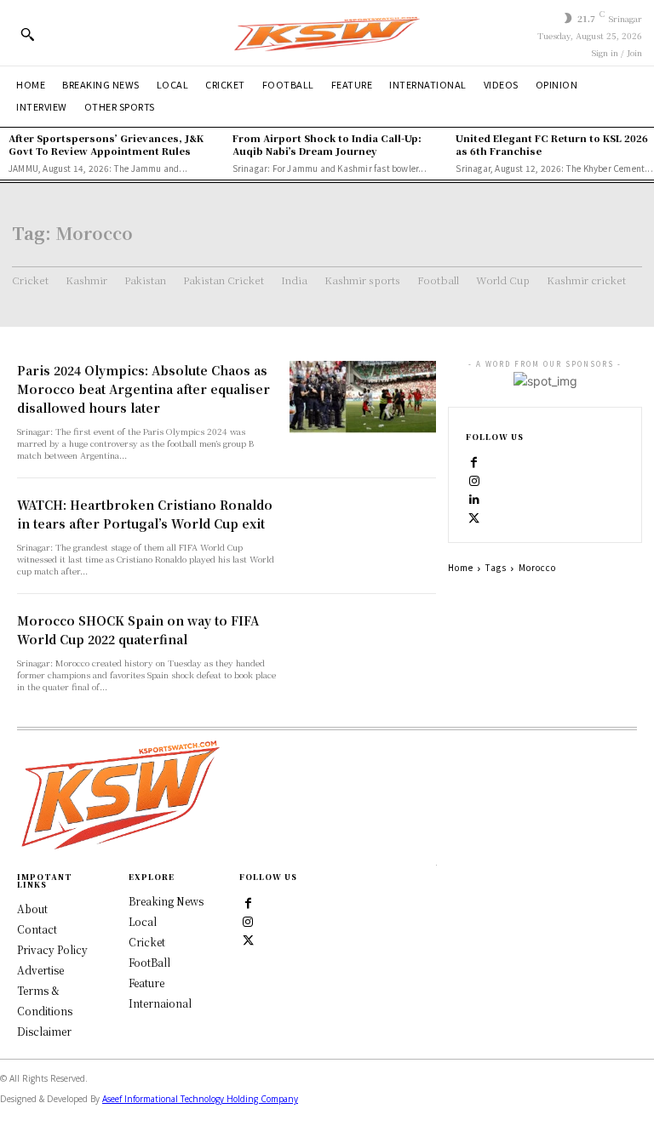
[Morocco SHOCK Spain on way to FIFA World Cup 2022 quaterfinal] (363, 647)
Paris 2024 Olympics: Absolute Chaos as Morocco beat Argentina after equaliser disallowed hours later (143, 389)
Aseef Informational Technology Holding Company (200, 1099)
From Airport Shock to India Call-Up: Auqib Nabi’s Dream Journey (327, 144)
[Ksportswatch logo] (327, 32)
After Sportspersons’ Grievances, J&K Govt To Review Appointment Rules (106, 144)
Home (460, 567)
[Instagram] (474, 480)
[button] (27, 34)
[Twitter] (247, 939)
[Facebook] (474, 461)
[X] (474, 517)
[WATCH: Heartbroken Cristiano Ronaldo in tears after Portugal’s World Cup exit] (363, 532)
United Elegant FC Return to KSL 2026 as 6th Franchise (552, 144)
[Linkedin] (474, 498)
